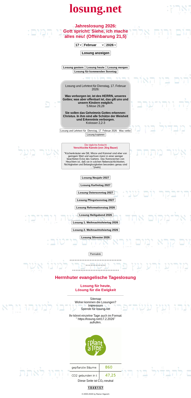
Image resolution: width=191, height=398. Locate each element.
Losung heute (95, 67)
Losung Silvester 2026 (95, 237)
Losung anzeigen (95, 53)
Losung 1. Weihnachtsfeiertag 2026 (95, 222)
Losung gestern (73, 67)
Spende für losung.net (95, 308)
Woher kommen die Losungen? (95, 302)
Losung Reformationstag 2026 (95, 207)
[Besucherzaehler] (95, 388)
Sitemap (95, 298)
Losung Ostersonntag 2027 (95, 192)
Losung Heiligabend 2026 (95, 214)
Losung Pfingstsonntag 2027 (95, 200)
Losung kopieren (95, 134)
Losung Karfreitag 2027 (95, 185)
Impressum (95, 305)
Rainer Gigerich (102, 394)
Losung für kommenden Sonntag (95, 71)
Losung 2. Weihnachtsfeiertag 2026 (95, 229)
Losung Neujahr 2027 (95, 177)
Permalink (95, 254)
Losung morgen (117, 67)
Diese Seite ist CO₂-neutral (95, 380)
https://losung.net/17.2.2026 (96, 319)
